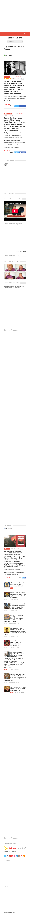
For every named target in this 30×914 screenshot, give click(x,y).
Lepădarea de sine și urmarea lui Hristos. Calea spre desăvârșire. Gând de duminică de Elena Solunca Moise (15, 631)
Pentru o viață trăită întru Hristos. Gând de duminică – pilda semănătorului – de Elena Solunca (18, 595)
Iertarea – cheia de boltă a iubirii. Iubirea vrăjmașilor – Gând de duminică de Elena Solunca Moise (18, 606)
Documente (8, 113)
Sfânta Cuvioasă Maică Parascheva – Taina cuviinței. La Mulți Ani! (17, 584)
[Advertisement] (15, 15)
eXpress (18, 77)
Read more (7, 104)
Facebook (23, 106)
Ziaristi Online (15, 37)
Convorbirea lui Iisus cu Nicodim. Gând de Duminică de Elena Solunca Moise (17, 643)
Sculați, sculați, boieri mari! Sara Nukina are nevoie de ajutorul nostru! (18, 688)
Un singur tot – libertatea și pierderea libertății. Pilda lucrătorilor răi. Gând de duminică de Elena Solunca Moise (15, 677)
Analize (7, 77)
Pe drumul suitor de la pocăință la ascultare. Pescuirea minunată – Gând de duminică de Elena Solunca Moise (13, 618)
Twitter (17, 106)
